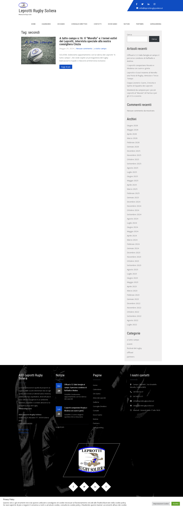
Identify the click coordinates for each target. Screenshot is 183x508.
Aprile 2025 (132, 184)
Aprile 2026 (132, 134)
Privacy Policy (24, 429)
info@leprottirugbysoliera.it (151, 8)
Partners (140, 24)
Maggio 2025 (132, 180)
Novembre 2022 (134, 307)
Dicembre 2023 (133, 252)
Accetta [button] (175, 504)
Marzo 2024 (132, 240)
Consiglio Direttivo (79, 24)
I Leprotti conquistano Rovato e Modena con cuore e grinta (75, 409)
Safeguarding (155, 24)
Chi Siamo (61, 24)
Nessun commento (84, 48)
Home (33, 24)
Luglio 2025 (132, 172)
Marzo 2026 (132, 138)
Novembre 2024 (134, 206)
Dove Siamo (112, 24)
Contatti (97, 24)
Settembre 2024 (134, 214)
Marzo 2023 (132, 290)
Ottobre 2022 (133, 312)
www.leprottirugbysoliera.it (143, 405)
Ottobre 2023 (133, 261)
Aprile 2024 (132, 235)
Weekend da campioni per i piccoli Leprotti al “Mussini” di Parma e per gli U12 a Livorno (142, 93)
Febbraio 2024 (133, 244)
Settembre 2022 (134, 316)
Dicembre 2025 (133, 151)
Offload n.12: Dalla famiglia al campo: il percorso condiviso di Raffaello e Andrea (143, 58)
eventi (129, 344)
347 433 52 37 (138, 392)
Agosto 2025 (132, 168)
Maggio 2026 (132, 129)
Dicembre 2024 (133, 201)
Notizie (127, 24)
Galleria (96, 402)
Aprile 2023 (132, 286)
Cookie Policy (24, 432)
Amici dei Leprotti (99, 398)
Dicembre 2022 (133, 303)
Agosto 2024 (132, 218)
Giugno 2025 (132, 176)
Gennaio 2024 (133, 248)
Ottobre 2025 (133, 159)
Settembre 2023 (134, 265)
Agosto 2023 (132, 269)
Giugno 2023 (132, 278)
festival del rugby (134, 348)
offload (130, 352)
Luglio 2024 (132, 223)
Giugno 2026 (132, 125)
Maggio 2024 (132, 231)
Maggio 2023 (132, 282)
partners (130, 356)
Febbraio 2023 (133, 295)
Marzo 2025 (132, 189)
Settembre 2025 (134, 163)
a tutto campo (100, 48)
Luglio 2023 (132, 273)
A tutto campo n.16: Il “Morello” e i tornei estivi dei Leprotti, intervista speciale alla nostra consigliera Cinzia (88, 41)
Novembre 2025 (134, 155)
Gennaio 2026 (133, 146)
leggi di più (65, 67)
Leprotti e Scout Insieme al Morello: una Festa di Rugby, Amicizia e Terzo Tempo (142, 75)
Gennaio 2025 (133, 197)
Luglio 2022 (132, 324)
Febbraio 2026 (133, 142)
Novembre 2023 (134, 256)
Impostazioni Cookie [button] (161, 504)
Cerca (129, 34)
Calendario (46, 24)
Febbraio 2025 (133, 193)
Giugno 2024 (132, 227)
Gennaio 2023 (133, 299)
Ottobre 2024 (133, 210)
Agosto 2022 (132, 320)
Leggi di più (60, 427)
